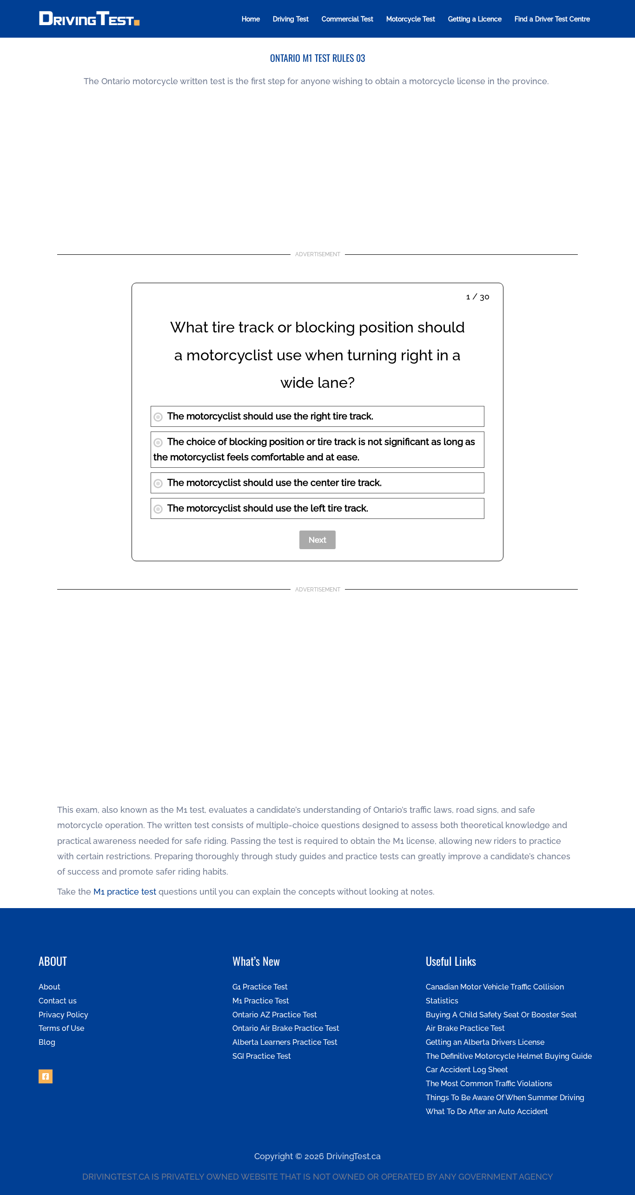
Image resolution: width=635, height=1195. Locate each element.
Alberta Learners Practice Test (284, 1042)
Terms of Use (61, 1028)
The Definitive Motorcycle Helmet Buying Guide (509, 1056)
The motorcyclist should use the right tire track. (270, 416)
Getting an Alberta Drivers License (485, 1042)
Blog (47, 1042)
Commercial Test (347, 19)
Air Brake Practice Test (465, 1028)
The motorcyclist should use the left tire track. (267, 508)
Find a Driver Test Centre (552, 19)
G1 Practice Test (260, 987)
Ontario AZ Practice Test (274, 1014)
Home (251, 19)
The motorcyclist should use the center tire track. (274, 482)
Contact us (58, 1000)
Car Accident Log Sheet (467, 1069)
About (49, 987)
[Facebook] (46, 1076)
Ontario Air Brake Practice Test (285, 1028)
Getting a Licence (475, 19)
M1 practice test (124, 891)
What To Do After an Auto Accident (487, 1111)
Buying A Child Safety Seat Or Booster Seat (501, 1014)
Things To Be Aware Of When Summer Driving (505, 1097)
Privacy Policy (63, 1014)
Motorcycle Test (410, 19)
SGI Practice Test (261, 1056)
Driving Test (291, 19)
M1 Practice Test (260, 1000)
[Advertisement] (317, 169)
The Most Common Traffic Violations (489, 1083)
